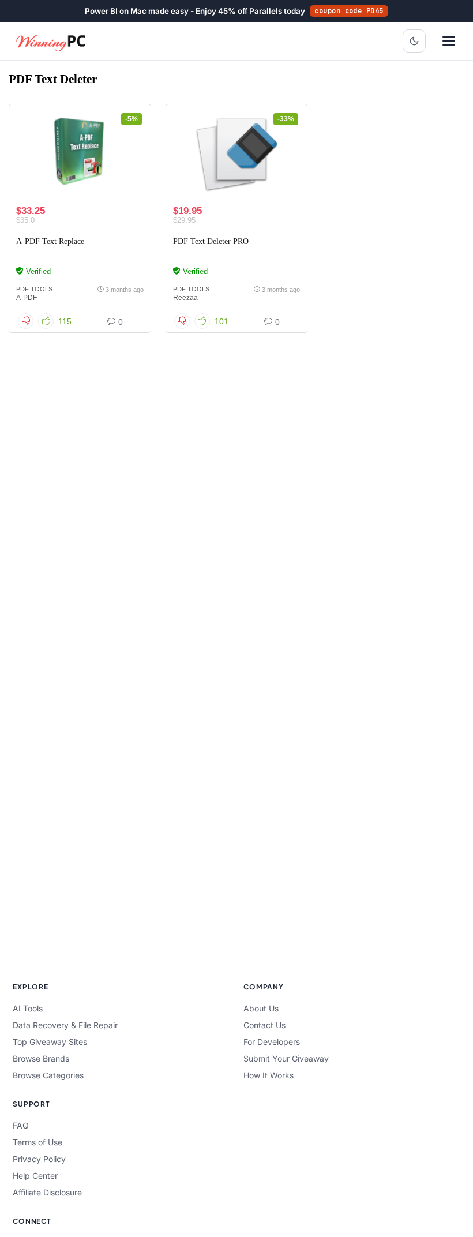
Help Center (35, 1175)
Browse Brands (41, 1058)
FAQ (21, 1125)
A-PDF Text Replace (50, 241)
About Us (261, 1008)
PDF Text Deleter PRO (211, 241)
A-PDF (26, 298)
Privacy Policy (39, 1159)
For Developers (271, 1042)
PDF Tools (34, 289)
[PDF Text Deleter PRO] (237, 154)
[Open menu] (448, 41)
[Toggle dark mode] (414, 41)
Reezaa (185, 298)
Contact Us (264, 1025)
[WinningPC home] (51, 41)
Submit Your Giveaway (286, 1058)
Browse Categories (48, 1075)
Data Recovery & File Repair (65, 1025)
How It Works (268, 1075)
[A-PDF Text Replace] (80, 154)
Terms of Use (37, 1142)
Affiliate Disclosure (47, 1192)
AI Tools (28, 1008)
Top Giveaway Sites (50, 1042)
